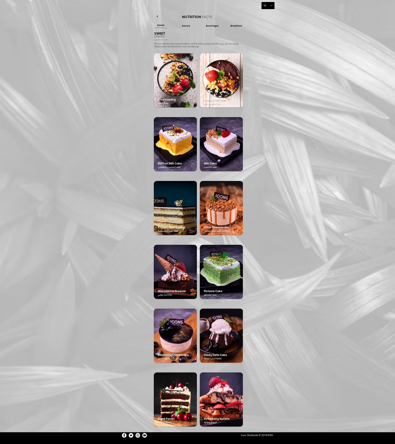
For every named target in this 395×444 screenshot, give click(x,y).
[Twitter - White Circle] (131, 435)
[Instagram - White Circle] (137, 435)
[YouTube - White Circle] (144, 435)
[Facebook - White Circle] (124, 435)
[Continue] (157, 16)
